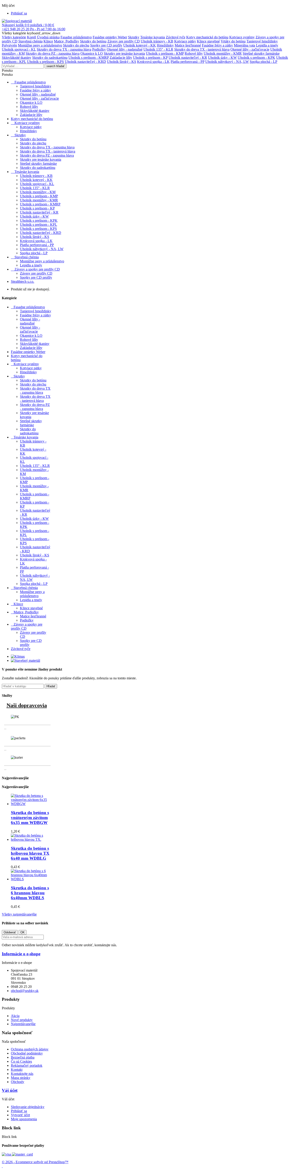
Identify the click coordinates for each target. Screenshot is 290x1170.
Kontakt (16, 1069)
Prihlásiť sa (19, 1111)
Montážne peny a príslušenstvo (40, 45)
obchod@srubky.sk (25, 991)
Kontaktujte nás (22, 1074)
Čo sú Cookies (21, 1061)
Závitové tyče (175, 37)
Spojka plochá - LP (263, 62)
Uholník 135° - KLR (158, 49)
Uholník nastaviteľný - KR (188, 57)
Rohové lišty (194, 53)
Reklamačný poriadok (26, 1065)
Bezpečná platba (22, 1057)
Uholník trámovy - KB (157, 41)
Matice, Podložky (66, 41)
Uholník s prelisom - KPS (45, 62)
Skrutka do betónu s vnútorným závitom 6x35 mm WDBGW (30, 817)
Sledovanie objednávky (27, 1107)
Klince (48, 41)
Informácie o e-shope (21, 953)
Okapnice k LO (91, 53)
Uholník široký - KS (121, 62)
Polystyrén (9, 45)
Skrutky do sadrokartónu (50, 57)
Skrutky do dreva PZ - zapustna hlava (53, 53)
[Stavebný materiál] (25, 660)
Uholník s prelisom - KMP (165, 53)
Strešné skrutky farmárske (261, 53)
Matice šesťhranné (188, 45)
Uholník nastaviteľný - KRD (85, 62)
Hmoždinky (165, 45)
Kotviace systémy (242, 37)
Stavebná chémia (30, 41)
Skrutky (133, 37)
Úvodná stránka (48, 37)
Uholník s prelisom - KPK (256, 57)
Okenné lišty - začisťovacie (249, 49)
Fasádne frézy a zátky (217, 45)
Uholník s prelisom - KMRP (88, 57)
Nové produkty (22, 1020)
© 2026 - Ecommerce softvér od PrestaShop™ (35, 1162)
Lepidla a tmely (267, 45)
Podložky (99, 49)
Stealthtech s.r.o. (22, 281)
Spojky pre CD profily (106, 45)
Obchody (17, 1082)
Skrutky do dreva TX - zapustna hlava (64, 49)
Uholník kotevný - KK (139, 45)
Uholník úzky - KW (222, 57)
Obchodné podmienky (27, 1053)
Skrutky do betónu (93, 41)
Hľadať (50, 686)
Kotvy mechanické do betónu (207, 37)
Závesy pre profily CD (123, 41)
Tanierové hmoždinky (262, 41)
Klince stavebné (208, 41)
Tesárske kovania (152, 37)
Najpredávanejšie (23, 1024)
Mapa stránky (20, 1078)
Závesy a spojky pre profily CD (37, 269)
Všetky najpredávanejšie (19, 914)
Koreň (31, 37)
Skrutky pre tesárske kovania (124, 53)
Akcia (15, 1016)
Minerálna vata (244, 45)
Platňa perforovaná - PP (187, 62)
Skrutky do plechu (76, 45)
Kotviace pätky (185, 41)
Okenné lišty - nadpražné (125, 49)
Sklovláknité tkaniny (16, 57)
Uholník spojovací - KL (19, 49)
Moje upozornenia (24, 1119)
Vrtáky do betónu (233, 41)
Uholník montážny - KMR (223, 53)
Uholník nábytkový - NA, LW (227, 62)
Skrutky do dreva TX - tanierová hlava (202, 49)
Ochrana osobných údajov (29, 1049)
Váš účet (9, 1090)
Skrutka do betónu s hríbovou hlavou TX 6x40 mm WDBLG (30, 853)
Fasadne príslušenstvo (76, 37)
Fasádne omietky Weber (110, 37)
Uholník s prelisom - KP (150, 57)
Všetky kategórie (14, 37)
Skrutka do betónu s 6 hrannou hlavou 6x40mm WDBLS (30, 892)
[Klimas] (18, 656)
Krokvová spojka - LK (153, 62)
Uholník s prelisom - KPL (38, 224)
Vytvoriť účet (20, 1115)
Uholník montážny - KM (38, 192)
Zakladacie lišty (121, 57)
